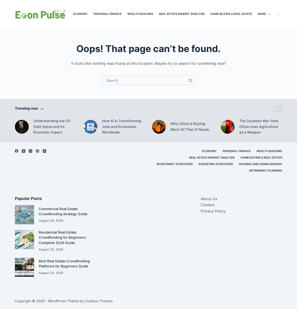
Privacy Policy (213, 211)
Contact (208, 204)
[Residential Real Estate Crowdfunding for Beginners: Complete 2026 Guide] (24, 239)
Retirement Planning (265, 170)
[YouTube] (44, 151)
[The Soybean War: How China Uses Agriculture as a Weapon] (228, 127)
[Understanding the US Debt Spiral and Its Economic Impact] (22, 127)
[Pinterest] (37, 151)
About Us (209, 198)
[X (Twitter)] (23, 151)
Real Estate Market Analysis (182, 14)
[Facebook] (16, 151)
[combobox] (144, 80)
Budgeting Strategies (216, 164)
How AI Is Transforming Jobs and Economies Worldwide (121, 127)
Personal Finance (108, 14)
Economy (80, 14)
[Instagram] (30, 151)
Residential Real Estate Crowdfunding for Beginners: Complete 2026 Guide (63, 237)
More (262, 14)
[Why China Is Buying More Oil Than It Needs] (159, 127)
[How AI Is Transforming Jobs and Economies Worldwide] (90, 127)
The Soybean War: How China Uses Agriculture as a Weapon (258, 127)
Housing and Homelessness (260, 164)
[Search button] (190, 80)
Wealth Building (140, 14)
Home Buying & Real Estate (231, 14)
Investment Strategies (175, 164)
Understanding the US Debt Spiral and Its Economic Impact (52, 127)
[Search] (278, 14)
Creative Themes (98, 301)
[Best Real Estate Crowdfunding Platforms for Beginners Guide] (24, 267)
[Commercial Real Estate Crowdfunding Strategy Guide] (24, 214)
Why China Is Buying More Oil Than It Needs (190, 126)
